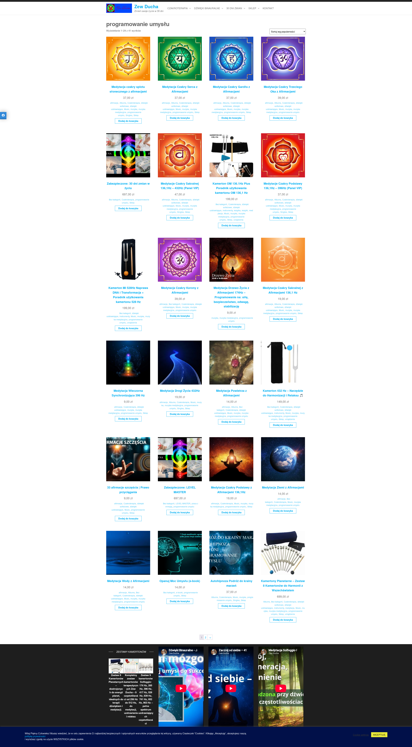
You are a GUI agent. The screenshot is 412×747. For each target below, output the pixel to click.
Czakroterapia (177, 8)
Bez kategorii (114, 199)
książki (245, 210)
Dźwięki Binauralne (207, 8)
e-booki (179, 592)
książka (237, 210)
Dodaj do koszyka (128, 121)
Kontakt (268, 8)
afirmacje (114, 102)
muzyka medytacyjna (229, 317)
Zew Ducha (146, 6)
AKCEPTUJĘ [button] (379, 734)
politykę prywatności (35, 736)
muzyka (134, 109)
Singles (129, 115)
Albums (123, 102)
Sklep (252, 8)
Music (126, 109)
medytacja (289, 607)
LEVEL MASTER (183, 503)
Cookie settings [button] (361, 734)
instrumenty (228, 210)
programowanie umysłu (183, 112)
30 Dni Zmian (234, 8)
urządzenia (238, 219)
